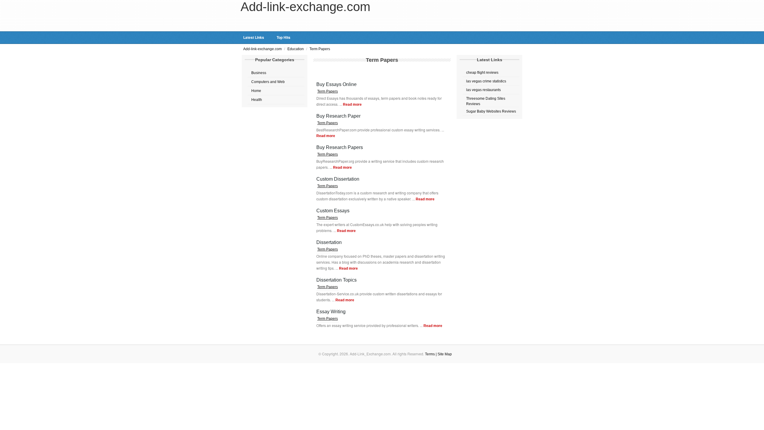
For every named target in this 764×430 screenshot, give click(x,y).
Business (258, 73)
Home (256, 91)
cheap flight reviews (482, 72)
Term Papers (319, 49)
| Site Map (444, 354)
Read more (352, 104)
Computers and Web (268, 82)
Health (256, 100)
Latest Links (253, 37)
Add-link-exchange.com (263, 49)
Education (296, 49)
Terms (430, 354)
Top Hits (283, 37)
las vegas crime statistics (486, 81)
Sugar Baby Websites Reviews (491, 111)
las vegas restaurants (483, 90)
